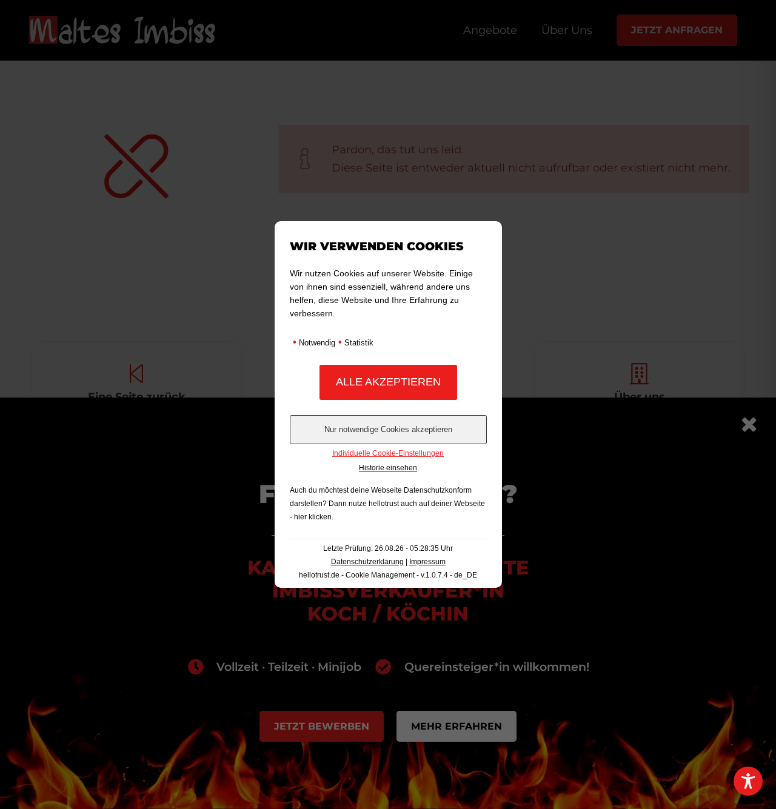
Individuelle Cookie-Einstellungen (388, 453)
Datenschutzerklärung (367, 562)
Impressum (427, 562)
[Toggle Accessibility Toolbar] (748, 781)
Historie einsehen (388, 468)
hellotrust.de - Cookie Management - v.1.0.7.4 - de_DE (388, 575)
